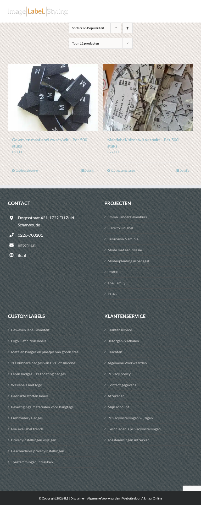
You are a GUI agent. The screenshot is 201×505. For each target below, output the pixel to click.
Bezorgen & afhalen (123, 341)
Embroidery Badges (27, 418)
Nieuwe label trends (27, 429)
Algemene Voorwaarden (127, 363)
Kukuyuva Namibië (123, 239)
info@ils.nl (27, 244)
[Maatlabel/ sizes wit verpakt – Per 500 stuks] (148, 97)
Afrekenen (116, 396)
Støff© (113, 272)
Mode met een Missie (125, 250)
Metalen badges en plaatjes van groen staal (45, 352)
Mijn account (118, 407)
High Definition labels (28, 341)
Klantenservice (120, 330)
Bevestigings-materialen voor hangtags (42, 407)
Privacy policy (119, 374)
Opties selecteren (28, 170)
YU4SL (113, 294)
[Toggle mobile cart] (179, 11)
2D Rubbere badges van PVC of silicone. (43, 363)
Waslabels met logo (26, 385)
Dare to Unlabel (120, 228)
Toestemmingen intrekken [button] (32, 462)
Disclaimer (77, 498)
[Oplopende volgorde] (127, 28)
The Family (116, 283)
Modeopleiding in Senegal (128, 261)
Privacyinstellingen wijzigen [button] (33, 440)
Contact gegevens (122, 385)
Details (89, 170)
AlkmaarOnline (151, 498)
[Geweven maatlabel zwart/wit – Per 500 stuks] (53, 97)
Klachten (115, 352)
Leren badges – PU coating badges (38, 374)
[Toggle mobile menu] (190, 11)
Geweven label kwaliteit (30, 330)
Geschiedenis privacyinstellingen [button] (37, 451)
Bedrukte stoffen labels (29, 396)
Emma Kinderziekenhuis (127, 217)
